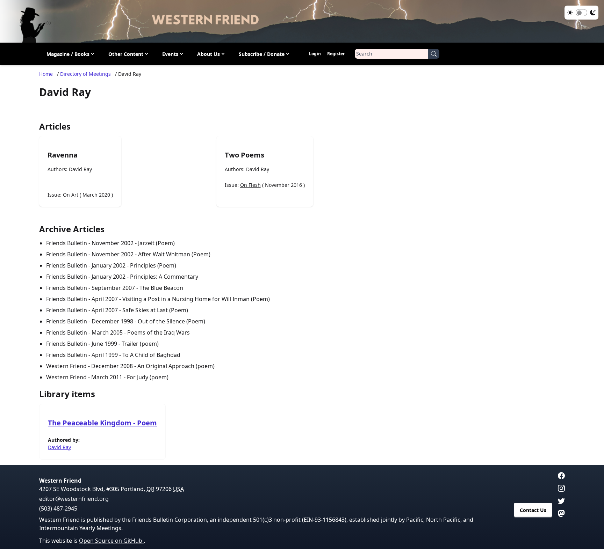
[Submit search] (433, 54)
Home (46, 74)
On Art (70, 194)
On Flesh (250, 185)
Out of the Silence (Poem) (171, 321)
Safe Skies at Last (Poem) (155, 310)
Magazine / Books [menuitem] (67, 53)
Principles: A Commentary (164, 276)
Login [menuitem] (315, 54)
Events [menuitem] (170, 53)
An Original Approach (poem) (176, 366)
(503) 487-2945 (58, 508)
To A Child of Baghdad (151, 355)
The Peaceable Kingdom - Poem (102, 422)
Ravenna (63, 155)
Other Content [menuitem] (125, 53)
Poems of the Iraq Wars (158, 332)
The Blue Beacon (161, 288)
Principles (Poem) (153, 265)
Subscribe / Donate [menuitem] (262, 53)
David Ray (80, 169)
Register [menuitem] (336, 54)
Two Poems (244, 155)
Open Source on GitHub (111, 540)
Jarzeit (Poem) (156, 243)
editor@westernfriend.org (74, 499)
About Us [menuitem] (208, 53)
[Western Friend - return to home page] (302, 21)
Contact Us (533, 510)
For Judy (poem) (147, 377)
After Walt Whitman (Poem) (174, 254)
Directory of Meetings (85, 74)
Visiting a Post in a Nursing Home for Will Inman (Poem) (196, 299)
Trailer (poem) (140, 343)
